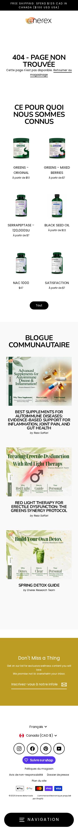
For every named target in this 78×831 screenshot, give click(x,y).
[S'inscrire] (63, 684)
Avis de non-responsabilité (26, 774)
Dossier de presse (58, 774)
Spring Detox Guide (39, 585)
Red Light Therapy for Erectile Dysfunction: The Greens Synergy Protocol (39, 507)
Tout (39, 305)
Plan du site (39, 780)
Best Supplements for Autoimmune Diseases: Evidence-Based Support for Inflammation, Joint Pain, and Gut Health (39, 420)
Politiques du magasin (39, 768)
